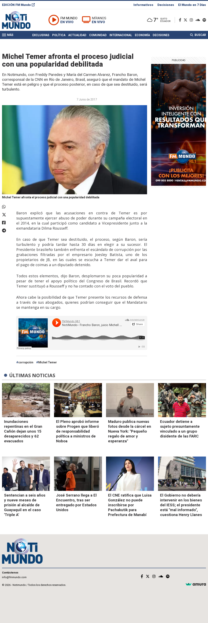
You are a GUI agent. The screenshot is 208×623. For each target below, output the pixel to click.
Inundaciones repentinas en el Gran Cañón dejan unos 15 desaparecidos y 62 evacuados (23, 431)
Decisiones (165, 5)
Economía (142, 35)
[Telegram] (7, 230)
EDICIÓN (16, 5)
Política (58, 35)
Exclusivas (40, 35)
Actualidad (77, 35)
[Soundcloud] (198, 20)
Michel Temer (47, 362)
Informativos (143, 5)
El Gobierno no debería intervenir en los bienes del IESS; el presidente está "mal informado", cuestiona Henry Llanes (181, 505)
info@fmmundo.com (14, 577)
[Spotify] (204, 20)
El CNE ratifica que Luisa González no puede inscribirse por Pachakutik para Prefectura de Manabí (130, 505)
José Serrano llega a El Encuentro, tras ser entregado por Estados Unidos (76, 502)
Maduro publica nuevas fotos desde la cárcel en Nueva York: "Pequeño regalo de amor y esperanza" (129, 431)
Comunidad (98, 35)
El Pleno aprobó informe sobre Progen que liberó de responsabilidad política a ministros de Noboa (77, 431)
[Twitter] (186, 20)
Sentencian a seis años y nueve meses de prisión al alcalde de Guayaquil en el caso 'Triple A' (24, 505)
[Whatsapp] (7, 206)
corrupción (25, 362)
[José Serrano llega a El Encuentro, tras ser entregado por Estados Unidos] (78, 474)
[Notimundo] (20, 20)
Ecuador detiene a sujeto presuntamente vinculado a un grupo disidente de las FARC (180, 428)
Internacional (120, 35)
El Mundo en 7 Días (192, 5)
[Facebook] (181, 20)
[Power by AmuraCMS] (196, 584)
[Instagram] (192, 20)
